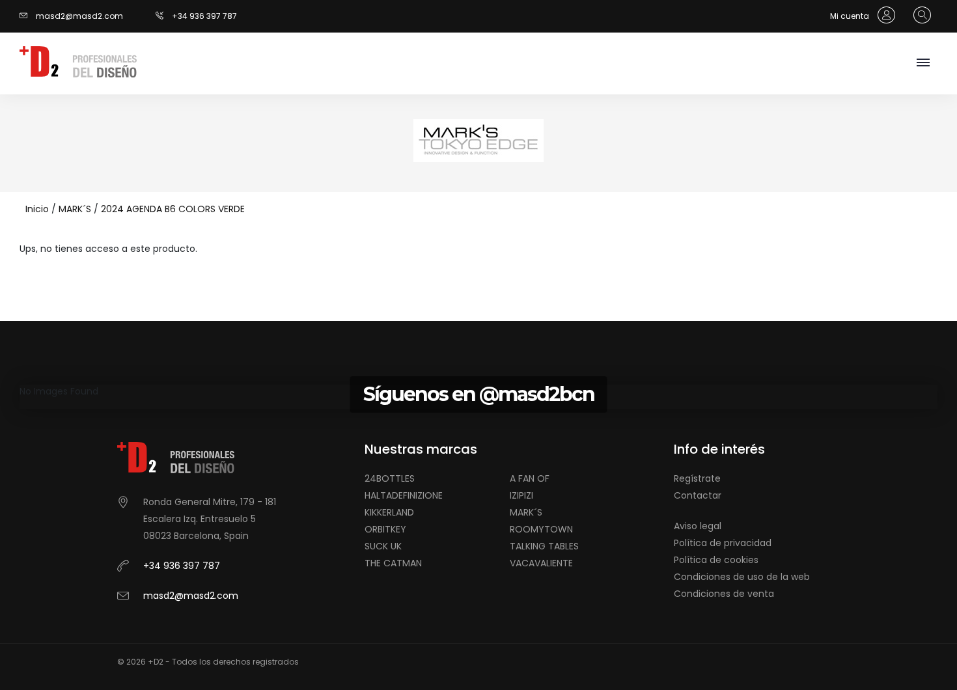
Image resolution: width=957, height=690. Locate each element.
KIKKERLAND (389, 512)
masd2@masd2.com (79, 15)
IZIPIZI (521, 495)
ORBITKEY (385, 529)
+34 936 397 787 (204, 15)
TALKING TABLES (544, 546)
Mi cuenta (850, 15)
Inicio (37, 208)
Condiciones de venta (724, 593)
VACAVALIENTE (541, 563)
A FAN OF (529, 478)
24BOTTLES (390, 478)
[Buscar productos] (919, 16)
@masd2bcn (536, 394)
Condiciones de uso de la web (742, 576)
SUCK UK (383, 546)
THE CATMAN (393, 563)
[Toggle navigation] (922, 63)
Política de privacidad (722, 542)
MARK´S (75, 208)
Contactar (697, 495)
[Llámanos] (164, 15)
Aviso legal (697, 525)
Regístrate (697, 478)
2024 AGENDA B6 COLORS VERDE (173, 208)
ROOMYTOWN (541, 529)
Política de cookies (716, 559)
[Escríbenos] (27, 15)
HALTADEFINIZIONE (404, 495)
